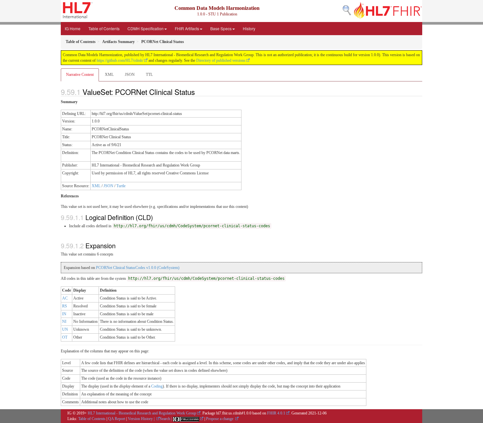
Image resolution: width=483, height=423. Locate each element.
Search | (166, 418)
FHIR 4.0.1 (276, 413)
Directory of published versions (220, 60)
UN (65, 329)
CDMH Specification (145, 28)
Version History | (141, 418)
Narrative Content (80, 74)
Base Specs (221, 28)
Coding (157, 386)
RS (64, 306)
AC (65, 298)
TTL (149, 74)
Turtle (121, 186)
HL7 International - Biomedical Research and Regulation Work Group (142, 413)
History (249, 28)
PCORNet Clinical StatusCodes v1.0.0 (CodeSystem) (137, 267)
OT (64, 337)
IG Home (72, 28)
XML (109, 74)
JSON (130, 74)
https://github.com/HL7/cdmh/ (120, 60)
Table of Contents (104, 28)
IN (64, 314)
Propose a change (220, 418)
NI (64, 321)
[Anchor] (198, 91)
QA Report (116, 418)
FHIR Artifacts (187, 28)
